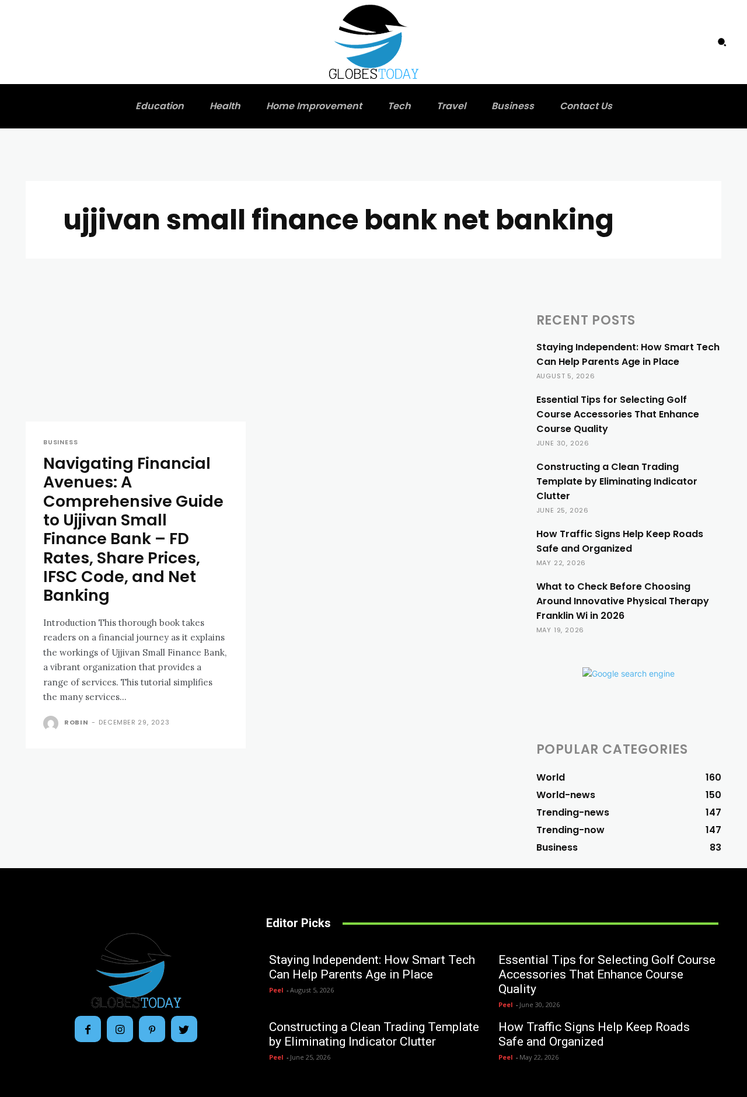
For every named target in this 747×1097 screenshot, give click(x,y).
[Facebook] (88, 1029)
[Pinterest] (152, 1029)
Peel (276, 989)
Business (60, 442)
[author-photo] (52, 723)
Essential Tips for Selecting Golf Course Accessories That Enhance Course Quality (617, 414)
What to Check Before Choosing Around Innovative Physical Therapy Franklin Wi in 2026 (622, 601)
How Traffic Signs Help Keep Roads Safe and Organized (619, 541)
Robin (76, 722)
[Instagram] (120, 1029)
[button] (722, 42)
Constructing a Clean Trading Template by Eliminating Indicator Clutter (616, 481)
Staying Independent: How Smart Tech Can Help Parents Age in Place (628, 354)
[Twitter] (184, 1029)
